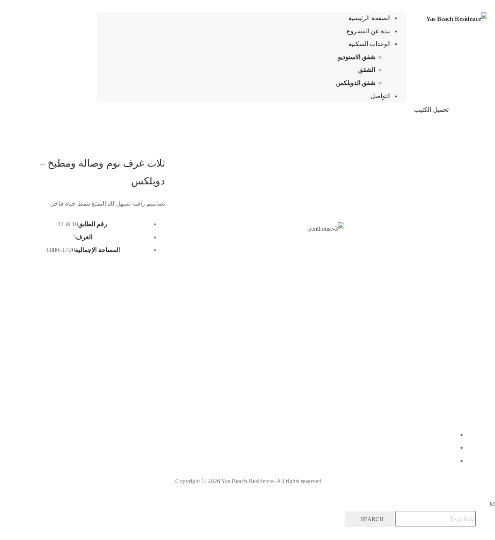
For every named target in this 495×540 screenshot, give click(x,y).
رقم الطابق (92, 224)
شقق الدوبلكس (355, 83)
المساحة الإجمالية (97, 250)
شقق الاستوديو (356, 57)
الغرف (84, 237)
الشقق (366, 69)
